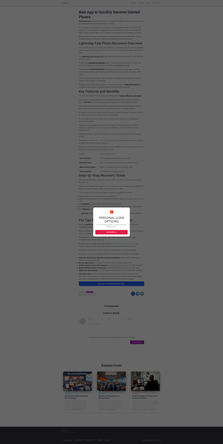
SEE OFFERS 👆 (112, 232)
